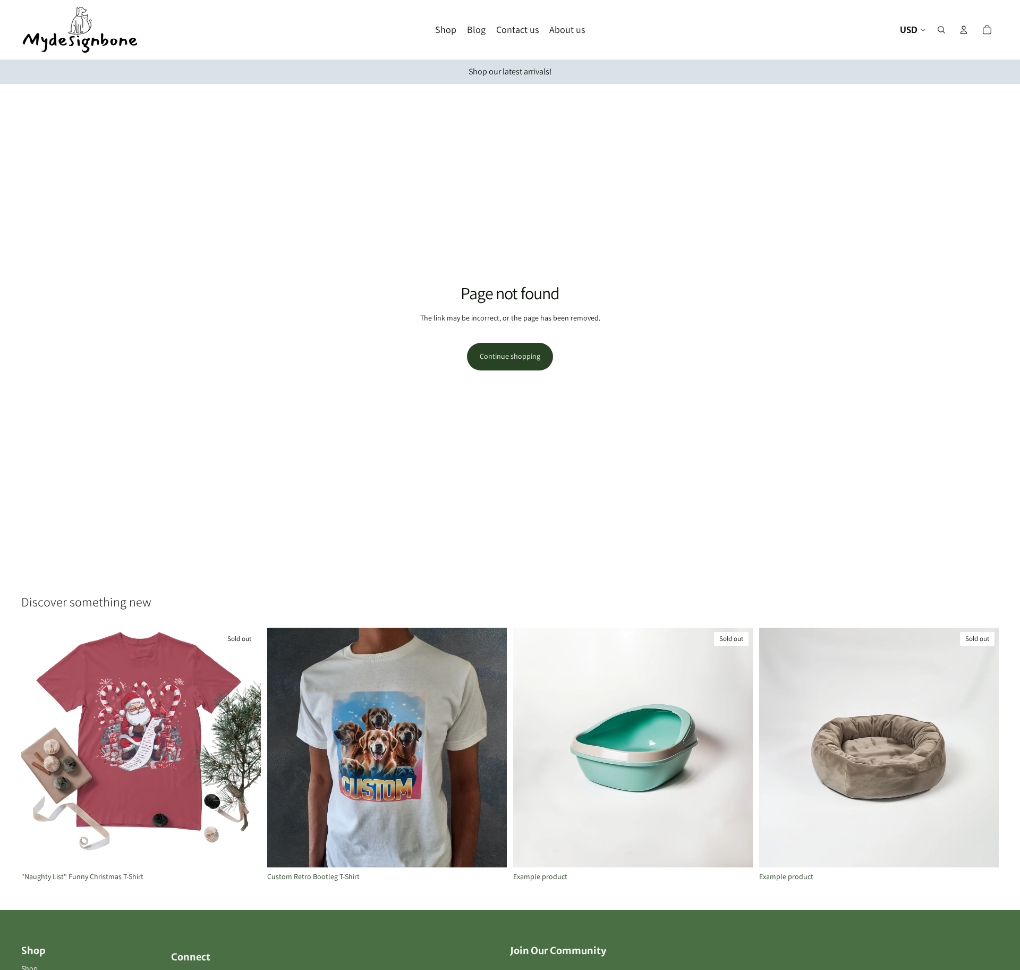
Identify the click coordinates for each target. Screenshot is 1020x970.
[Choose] (490, 851)
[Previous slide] (283, 748)
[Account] (963, 29)
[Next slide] (491, 748)
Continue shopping (510, 356)
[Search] (941, 29)
